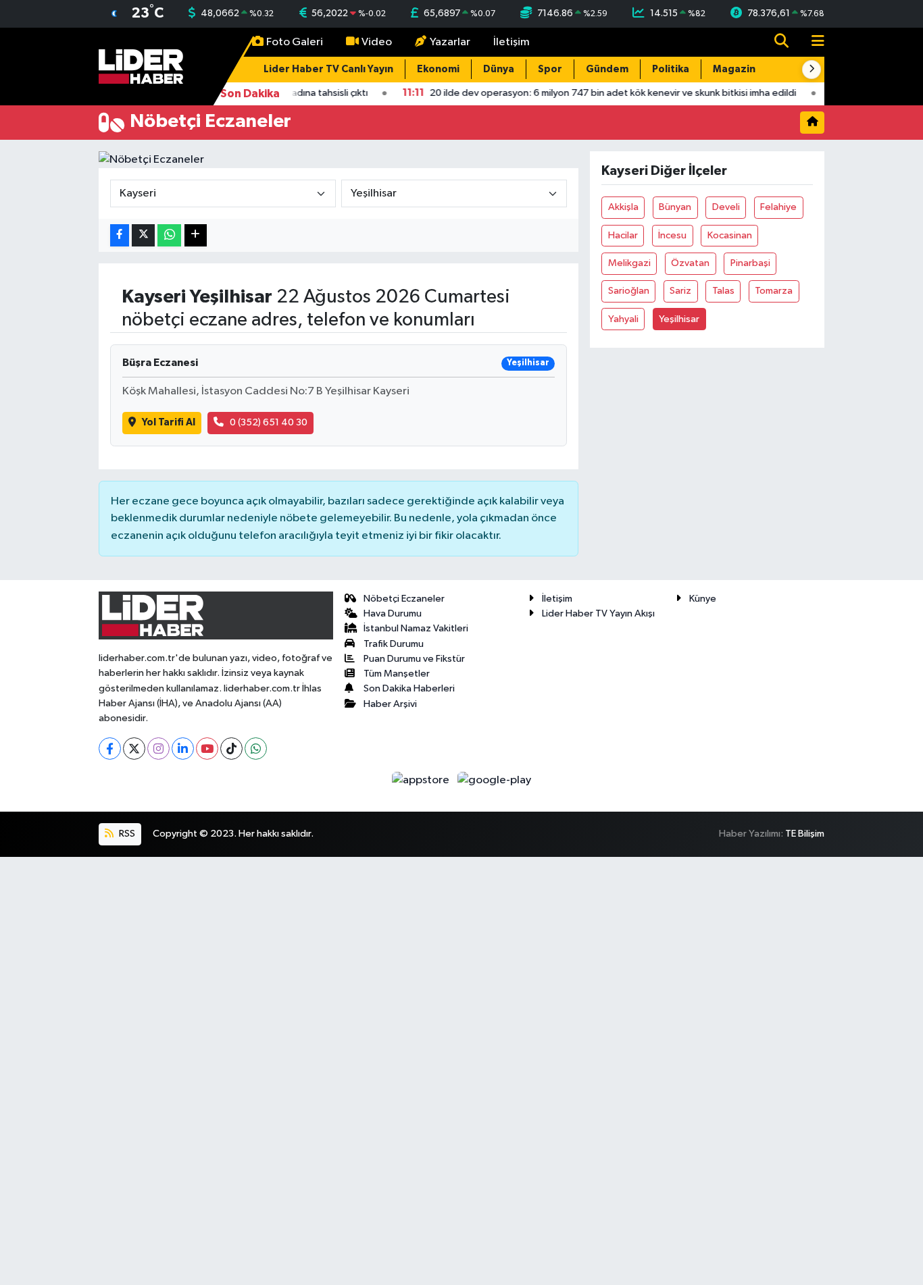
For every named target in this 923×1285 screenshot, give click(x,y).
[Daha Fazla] (195, 235)
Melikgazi (629, 263)
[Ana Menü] (812, 42)
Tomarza (774, 291)
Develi (726, 207)
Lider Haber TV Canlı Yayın (328, 69)
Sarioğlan (628, 291)
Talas (723, 291)
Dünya (498, 69)
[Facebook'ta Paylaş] (119, 235)
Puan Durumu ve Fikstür (414, 659)
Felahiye (778, 207)
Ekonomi (438, 69)
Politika (670, 69)
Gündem (607, 69)
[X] (134, 748)
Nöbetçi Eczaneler (404, 599)
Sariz (680, 291)
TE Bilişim (804, 834)
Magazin (734, 69)
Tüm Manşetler (397, 673)
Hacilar (623, 235)
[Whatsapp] (256, 748)
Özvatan (690, 263)
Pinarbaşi (750, 263)
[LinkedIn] (183, 748)
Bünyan (675, 207)
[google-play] (494, 779)
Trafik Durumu (394, 644)
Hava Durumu (393, 613)
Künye (702, 599)
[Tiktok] (231, 748)
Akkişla (623, 207)
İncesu (672, 235)
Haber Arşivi (390, 704)
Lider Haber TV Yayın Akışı (598, 613)
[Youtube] (207, 748)
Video (376, 42)
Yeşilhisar (679, 319)
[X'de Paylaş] (143, 235)
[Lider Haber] (141, 66)
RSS (126, 834)
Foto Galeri (294, 42)
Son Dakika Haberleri (409, 688)
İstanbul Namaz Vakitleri (416, 628)
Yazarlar (450, 42)
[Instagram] (158, 748)
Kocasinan (729, 235)
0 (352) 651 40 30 (268, 422)
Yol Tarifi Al (168, 422)
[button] (811, 69)
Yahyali (623, 319)
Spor (550, 69)
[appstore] (422, 779)
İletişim (511, 42)
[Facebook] (110, 748)
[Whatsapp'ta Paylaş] (169, 235)
